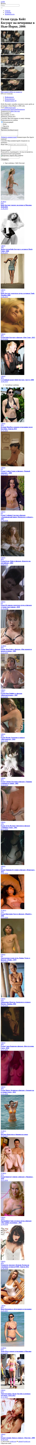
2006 (6, 107)
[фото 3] (12, 66)
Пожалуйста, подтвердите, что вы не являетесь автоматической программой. (17, 153)
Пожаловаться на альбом (9, 120)
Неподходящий (8, 122)
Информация (9, 97)
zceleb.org (13, 1441)
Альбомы (8, 12)
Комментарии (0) (10, 101)
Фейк (5, 124)
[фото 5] (12, 90)
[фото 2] (12, 54)
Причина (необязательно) (9, 130)
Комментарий (5, 150)
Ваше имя (4, 144)
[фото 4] (12, 78)
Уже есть (6, 126)
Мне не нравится (16, 92)
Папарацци (21, 109)
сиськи (8, 109)
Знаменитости (9, 14)
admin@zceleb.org (24, 1441)
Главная (7, 11)
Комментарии (22, 137)
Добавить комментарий (9, 137)
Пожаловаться (9, 99)
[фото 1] (12, 42)
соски (10, 107)
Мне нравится (5, 92)
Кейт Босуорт (15, 111)
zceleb (3, 1)
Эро (11, 109)
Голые (15, 109)
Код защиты (19, 155)
